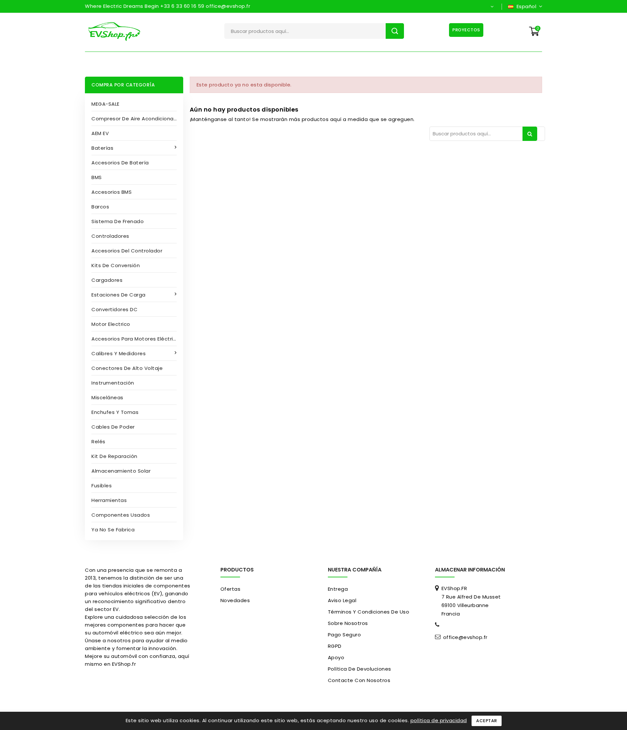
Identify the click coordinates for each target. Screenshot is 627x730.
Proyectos (466, 30)
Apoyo (336, 657)
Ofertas (230, 589)
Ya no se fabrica (113, 529)
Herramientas (109, 500)
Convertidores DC (114, 309)
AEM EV (100, 133)
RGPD (335, 646)
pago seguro (344, 634)
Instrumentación (112, 382)
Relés (98, 441)
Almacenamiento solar (121, 470)
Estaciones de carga (118, 294)
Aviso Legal (342, 600)
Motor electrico (110, 324)
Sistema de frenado (117, 221)
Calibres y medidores (118, 353)
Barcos (100, 206)
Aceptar (486, 721)
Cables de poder (113, 426)
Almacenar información (470, 569)
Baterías (102, 147)
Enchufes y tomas (114, 412)
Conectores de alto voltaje (127, 368)
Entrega (338, 589)
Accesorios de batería (120, 162)
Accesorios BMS (111, 192)
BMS (96, 177)
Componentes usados (120, 514)
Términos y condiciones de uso (369, 611)
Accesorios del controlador (126, 250)
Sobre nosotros (348, 623)
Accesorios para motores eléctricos (136, 338)
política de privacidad (438, 720)
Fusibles (101, 485)
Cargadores (106, 280)
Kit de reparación (114, 456)
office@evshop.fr (465, 637)
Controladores (110, 236)
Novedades (235, 600)
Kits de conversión (115, 265)
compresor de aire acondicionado (136, 118)
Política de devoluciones (359, 668)
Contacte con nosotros (359, 680)
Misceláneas (107, 397)
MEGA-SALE (105, 103)
